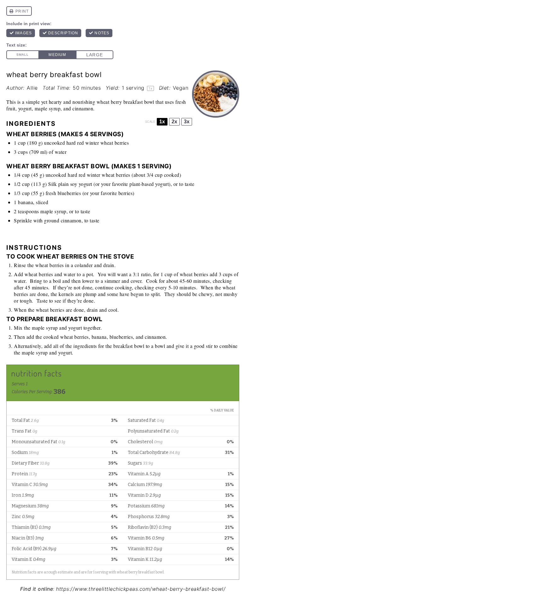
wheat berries (114, 142)
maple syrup (53, 211)
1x (162, 121)
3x (187, 121)
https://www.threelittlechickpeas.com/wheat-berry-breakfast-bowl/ (140, 589)
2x (174, 121)
